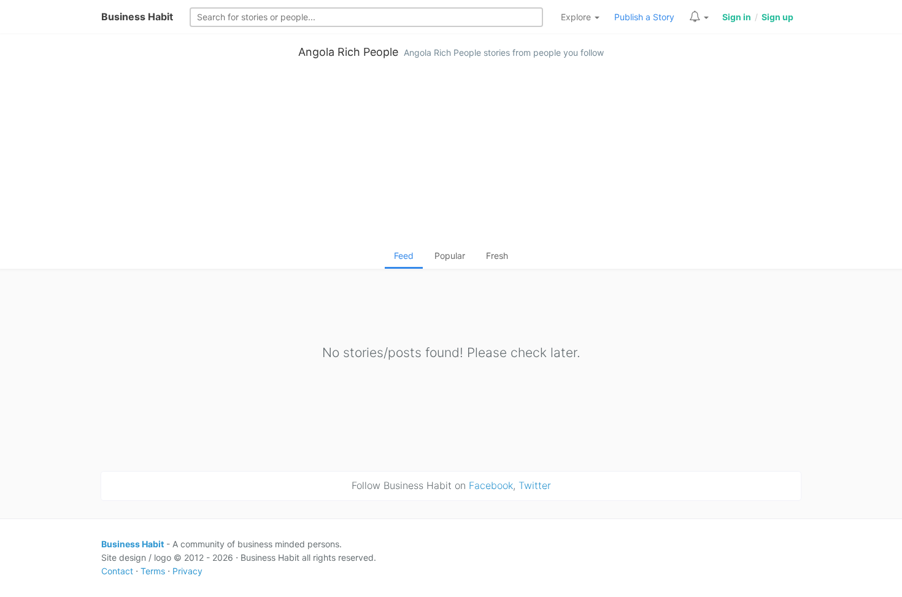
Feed (404, 255)
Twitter (534, 485)
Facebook (491, 485)
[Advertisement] (451, 157)
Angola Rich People (348, 51)
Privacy (187, 571)
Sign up (777, 17)
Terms (153, 571)
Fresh (497, 255)
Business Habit (137, 16)
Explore (577, 17)
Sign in (736, 17)
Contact (117, 571)
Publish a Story (644, 17)
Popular (449, 255)
